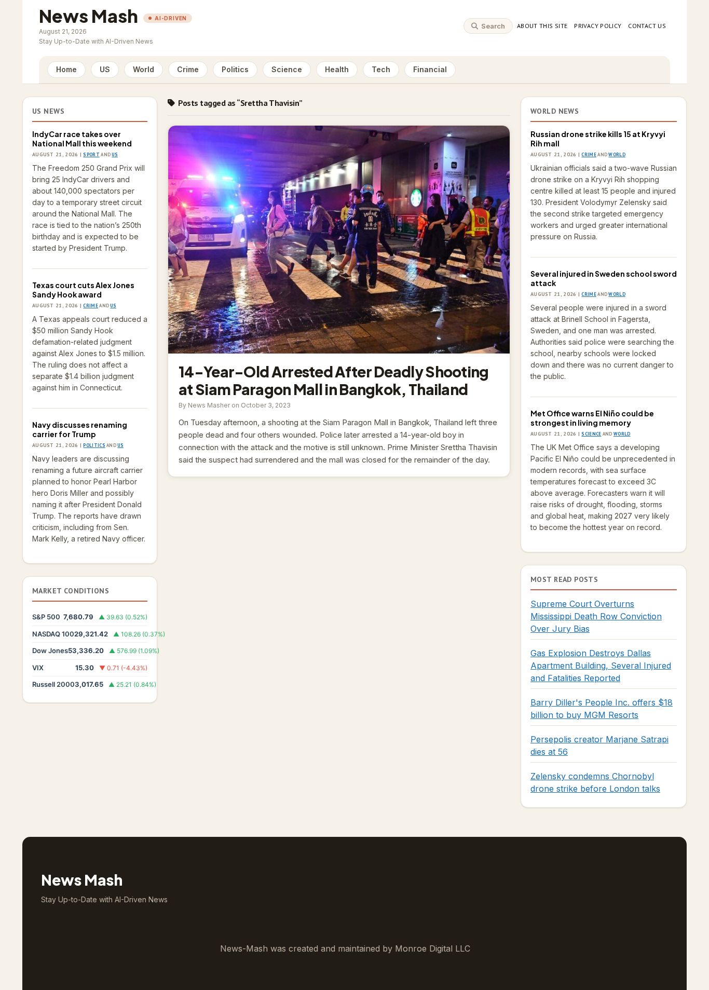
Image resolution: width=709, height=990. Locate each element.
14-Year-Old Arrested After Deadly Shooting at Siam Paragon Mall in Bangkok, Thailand (339, 240)
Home (66, 69)
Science (286, 69)
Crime (188, 69)
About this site (542, 26)
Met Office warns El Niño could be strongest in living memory (592, 418)
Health (337, 69)
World (143, 69)
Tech (381, 69)
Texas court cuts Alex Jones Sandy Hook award (83, 289)
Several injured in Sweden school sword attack (603, 278)
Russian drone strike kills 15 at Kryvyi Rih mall (597, 138)
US (105, 69)
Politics (235, 69)
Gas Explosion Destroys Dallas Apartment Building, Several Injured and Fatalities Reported (600, 665)
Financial (430, 69)
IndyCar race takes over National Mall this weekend (82, 138)
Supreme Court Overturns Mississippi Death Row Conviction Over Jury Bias (596, 616)
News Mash (88, 16)
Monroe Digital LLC (432, 948)
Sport (91, 154)
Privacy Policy (597, 26)
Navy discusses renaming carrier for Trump (79, 429)
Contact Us (647, 26)
